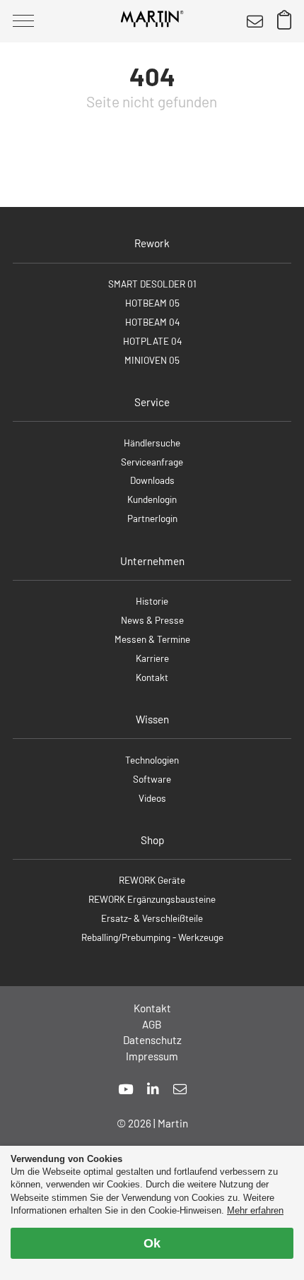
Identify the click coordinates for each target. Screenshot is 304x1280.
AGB (152, 1024)
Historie (152, 601)
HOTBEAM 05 (152, 303)
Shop (152, 840)
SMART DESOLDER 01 (152, 284)
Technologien (152, 760)
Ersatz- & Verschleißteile (152, 918)
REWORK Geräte (152, 880)
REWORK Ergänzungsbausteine (152, 899)
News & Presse (152, 620)
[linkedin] (153, 1089)
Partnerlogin (152, 518)
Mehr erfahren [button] (255, 1210)
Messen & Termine (152, 639)
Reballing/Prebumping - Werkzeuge (152, 937)
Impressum (152, 1056)
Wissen (152, 719)
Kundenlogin (152, 499)
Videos (152, 798)
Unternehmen (152, 561)
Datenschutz (152, 1039)
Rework (152, 243)
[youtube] (125, 1089)
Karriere (152, 658)
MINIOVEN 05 (152, 360)
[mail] (180, 1089)
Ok (152, 1243)
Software (152, 779)
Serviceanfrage (152, 462)
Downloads (152, 480)
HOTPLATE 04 (152, 341)
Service (152, 402)
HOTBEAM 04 (152, 322)
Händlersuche (152, 443)
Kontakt (152, 677)
